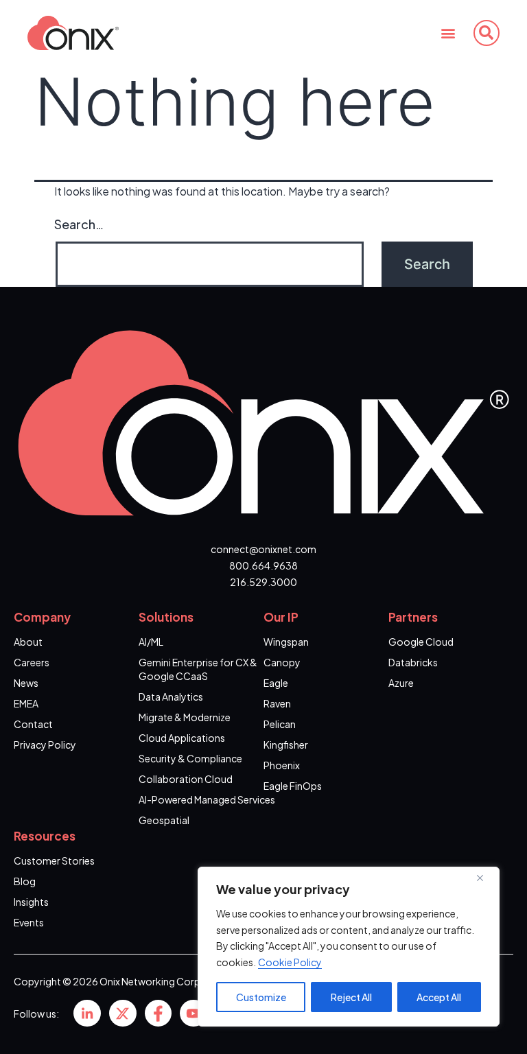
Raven (277, 703)
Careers (31, 662)
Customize (261, 997)
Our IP (281, 616)
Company (42, 616)
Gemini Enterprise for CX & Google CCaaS (198, 669)
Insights (31, 901)
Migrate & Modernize (185, 717)
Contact (33, 724)
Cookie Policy (290, 962)
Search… (79, 224)
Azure (401, 683)
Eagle (276, 683)
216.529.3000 (263, 582)
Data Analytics (171, 696)
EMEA (26, 703)
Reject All (351, 997)
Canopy (282, 662)
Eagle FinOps (293, 786)
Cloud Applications (182, 737)
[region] (349, 947)
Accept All (439, 997)
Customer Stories (54, 860)
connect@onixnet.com (263, 549)
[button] (448, 32)
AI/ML (151, 641)
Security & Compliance (190, 758)
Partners (413, 616)
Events (29, 922)
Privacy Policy (45, 744)
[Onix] (87, 1013)
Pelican (280, 724)
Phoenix (282, 765)
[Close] (485, 878)
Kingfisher (286, 744)
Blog (25, 881)
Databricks (413, 662)
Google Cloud (421, 641)
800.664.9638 (263, 565)
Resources (44, 835)
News (26, 683)
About (28, 641)
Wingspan (286, 641)
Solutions (166, 616)
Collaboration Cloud (186, 779)
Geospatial (164, 820)
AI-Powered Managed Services (207, 799)
